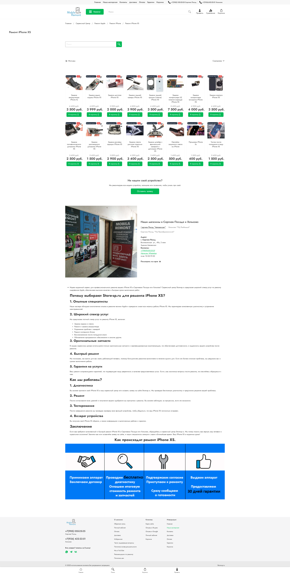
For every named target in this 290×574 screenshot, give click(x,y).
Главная (97, 2)
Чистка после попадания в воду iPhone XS (216, 144)
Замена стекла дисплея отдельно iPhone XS (135, 144)
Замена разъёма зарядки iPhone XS (114, 143)
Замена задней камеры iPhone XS (135, 96)
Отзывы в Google (152, 531)
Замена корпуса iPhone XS (216, 96)
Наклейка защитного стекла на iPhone (175, 144)
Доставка (133, 2)
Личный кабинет (120, 528)
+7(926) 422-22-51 (75, 538)
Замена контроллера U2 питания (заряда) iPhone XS (175, 98)
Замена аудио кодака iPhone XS (94, 96)
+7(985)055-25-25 (148, 250)
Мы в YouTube (119, 550)
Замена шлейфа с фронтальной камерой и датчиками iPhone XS (155, 146)
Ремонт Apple (99, 23)
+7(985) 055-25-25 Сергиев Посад (183, 2)
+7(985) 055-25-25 (75, 531)
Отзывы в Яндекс (152, 528)
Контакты (123, 2)
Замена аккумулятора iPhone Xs (74, 97)
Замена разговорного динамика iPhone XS (94, 145)
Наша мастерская (110, 2)
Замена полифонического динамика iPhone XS (74, 145)
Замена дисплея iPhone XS (114, 96)
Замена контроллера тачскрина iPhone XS (196, 98)
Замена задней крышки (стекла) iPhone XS (155, 97)
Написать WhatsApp (149, 253)
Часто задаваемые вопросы (124, 543)
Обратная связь (119, 524)
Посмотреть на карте (149, 261)
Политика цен (119, 558)
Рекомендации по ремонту (123, 554)
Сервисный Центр (83, 23)
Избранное (118, 539)
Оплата (142, 2)
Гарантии (150, 2)
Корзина (160, 2)
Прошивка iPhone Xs (196, 143)
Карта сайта (150, 524)
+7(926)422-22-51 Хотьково (212, 2)
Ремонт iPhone (115, 23)
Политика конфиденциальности (125, 547)
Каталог (97, 11)
